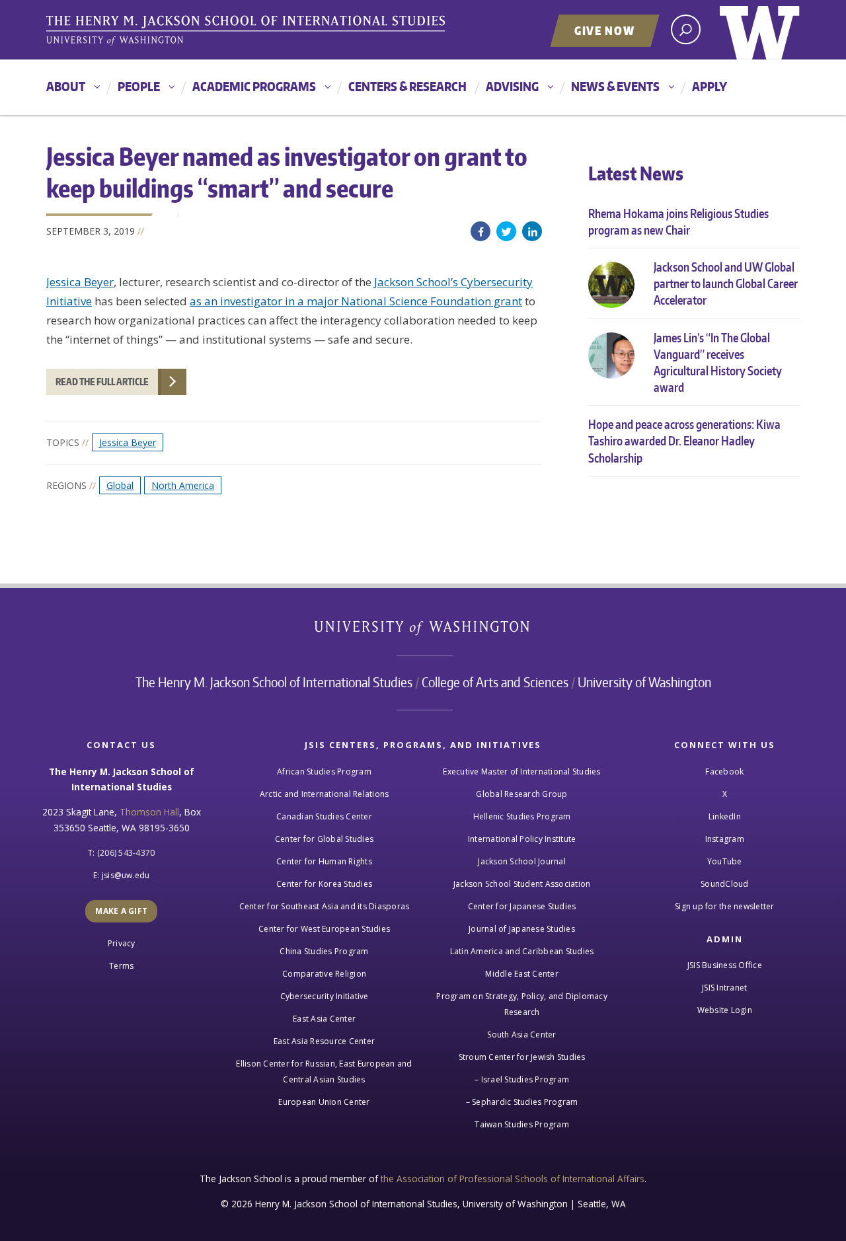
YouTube (724, 861)
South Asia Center (521, 1034)
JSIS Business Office (724, 965)
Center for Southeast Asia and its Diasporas (324, 906)
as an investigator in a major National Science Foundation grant (356, 301)
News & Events (615, 86)
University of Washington (760, 29)
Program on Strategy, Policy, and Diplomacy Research (521, 1004)
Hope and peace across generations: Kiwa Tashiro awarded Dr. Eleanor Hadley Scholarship (684, 440)
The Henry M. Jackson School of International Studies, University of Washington (247, 31)
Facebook (480, 231)
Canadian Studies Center (324, 816)
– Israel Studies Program (522, 1079)
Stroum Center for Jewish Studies (522, 1057)
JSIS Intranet (724, 987)
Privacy (121, 943)
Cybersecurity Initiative (324, 996)
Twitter (506, 231)
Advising (512, 86)
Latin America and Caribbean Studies (522, 951)
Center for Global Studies (324, 839)
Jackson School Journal (522, 861)
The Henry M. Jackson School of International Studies (273, 682)
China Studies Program (324, 951)
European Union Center (323, 1102)
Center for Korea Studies (324, 883)
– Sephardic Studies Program (522, 1102)
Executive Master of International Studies (521, 771)
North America (182, 485)
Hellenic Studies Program (522, 816)
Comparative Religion (324, 973)
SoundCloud (725, 883)
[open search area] (686, 29)
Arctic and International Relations (324, 794)
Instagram (724, 839)
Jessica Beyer (80, 281)
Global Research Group (521, 794)
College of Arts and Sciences (495, 682)
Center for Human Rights (324, 861)
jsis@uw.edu (126, 875)
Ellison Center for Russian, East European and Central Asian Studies (324, 1071)
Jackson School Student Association (522, 883)
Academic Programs (254, 86)
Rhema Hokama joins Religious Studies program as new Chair (678, 221)
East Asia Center (324, 1018)
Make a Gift (121, 911)
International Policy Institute (522, 839)
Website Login (724, 1010)
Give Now (604, 30)
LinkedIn (532, 231)
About (65, 86)
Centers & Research (407, 86)
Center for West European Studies (324, 928)
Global (120, 485)
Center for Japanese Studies (522, 906)
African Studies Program (324, 771)
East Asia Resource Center (324, 1041)
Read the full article (102, 381)
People (139, 86)
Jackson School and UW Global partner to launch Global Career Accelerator (726, 283)
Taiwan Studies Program (522, 1124)
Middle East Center (521, 973)
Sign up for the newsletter (725, 906)
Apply (709, 86)
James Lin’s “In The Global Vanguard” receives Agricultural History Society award (718, 362)
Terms (121, 965)
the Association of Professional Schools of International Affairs (512, 1178)
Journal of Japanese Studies (522, 928)
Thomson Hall (149, 812)
